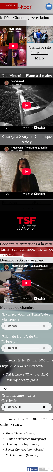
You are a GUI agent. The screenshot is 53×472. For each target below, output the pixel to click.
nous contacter (12, 254)
